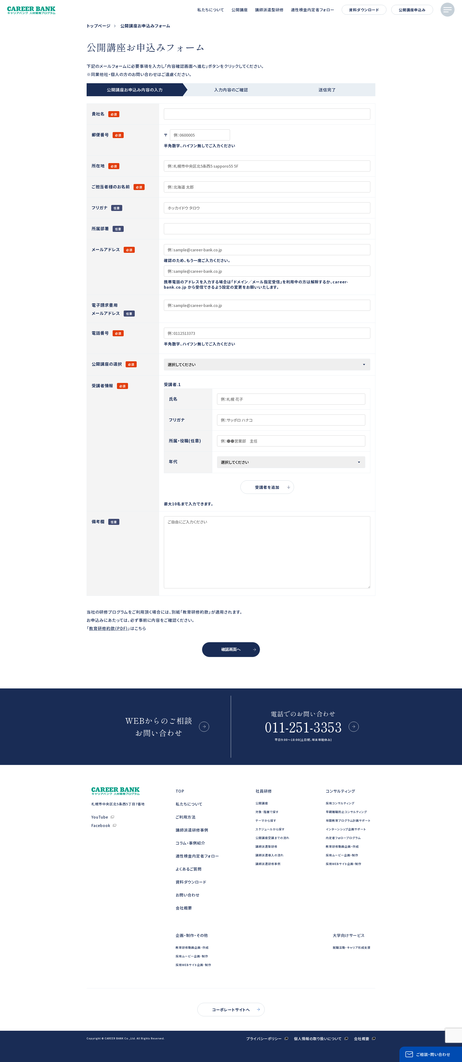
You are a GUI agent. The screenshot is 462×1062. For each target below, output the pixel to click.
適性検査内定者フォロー (312, 10)
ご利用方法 (186, 817)
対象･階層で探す (267, 812)
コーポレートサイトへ (231, 1009)
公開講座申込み (412, 9)
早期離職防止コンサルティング (346, 812)
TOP (180, 791)
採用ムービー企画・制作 (342, 855)
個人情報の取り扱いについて (318, 1038)
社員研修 (264, 791)
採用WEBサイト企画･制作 (193, 965)
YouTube (99, 817)
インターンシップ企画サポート (346, 829)
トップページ (99, 26)
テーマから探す (266, 820)
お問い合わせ (187, 895)
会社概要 (184, 908)
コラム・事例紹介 (190, 843)
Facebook (100, 825)
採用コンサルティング (340, 803)
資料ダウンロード (364, 9)
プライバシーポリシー (264, 1038)
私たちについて (210, 10)
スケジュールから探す (270, 829)
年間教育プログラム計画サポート (348, 820)
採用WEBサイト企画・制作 (343, 864)
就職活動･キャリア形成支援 (352, 947)
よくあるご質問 (189, 869)
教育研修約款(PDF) (108, 628)
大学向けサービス (349, 935)
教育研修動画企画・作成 (342, 846)
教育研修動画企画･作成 (192, 947)
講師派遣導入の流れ (270, 855)
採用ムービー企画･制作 (192, 956)
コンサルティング (340, 791)
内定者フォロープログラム (343, 838)
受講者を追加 (267, 487)
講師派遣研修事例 (192, 830)
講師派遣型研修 (269, 10)
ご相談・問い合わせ (433, 1054)
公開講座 (239, 10)
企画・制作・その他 (192, 935)
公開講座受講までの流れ (272, 838)
